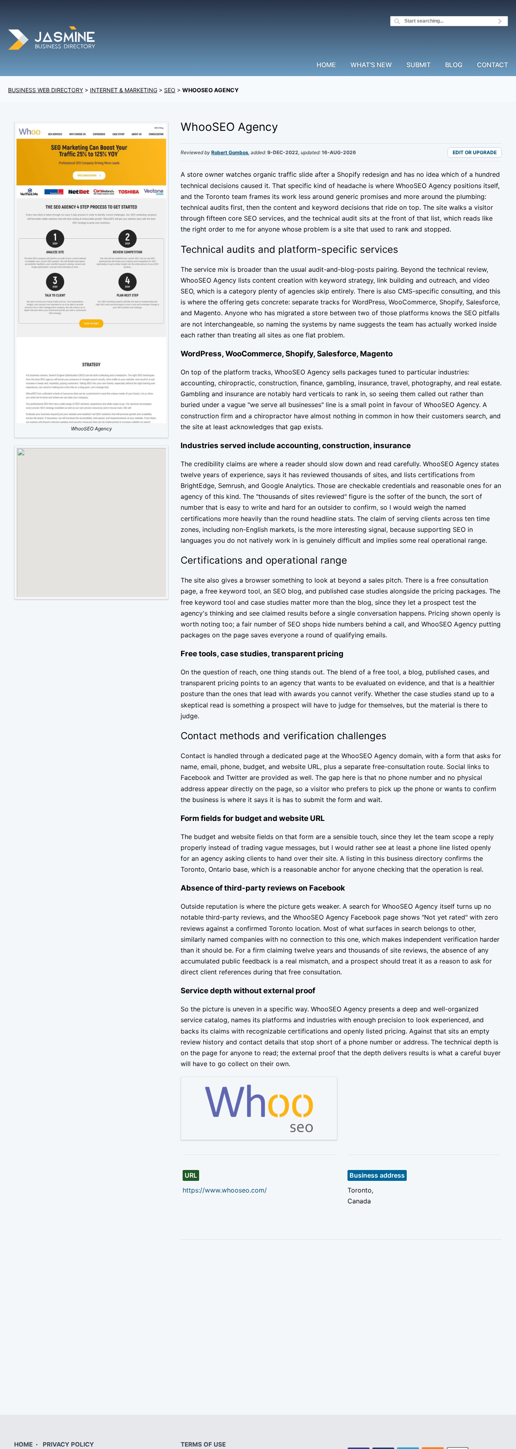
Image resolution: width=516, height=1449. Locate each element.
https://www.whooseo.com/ (225, 1190)
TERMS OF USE (203, 1444)
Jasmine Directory (52, 39)
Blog (453, 65)
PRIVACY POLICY (68, 1444)
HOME (23, 1444)
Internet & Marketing (123, 90)
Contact (492, 65)
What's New (371, 65)
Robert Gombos (229, 152)
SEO (169, 90)
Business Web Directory (45, 90)
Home (326, 65)
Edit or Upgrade (475, 152)
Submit (418, 65)
